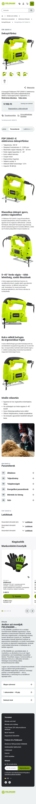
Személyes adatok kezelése (13, 774)
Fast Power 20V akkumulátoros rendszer (15, 728)
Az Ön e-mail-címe (11, 764)
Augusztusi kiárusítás (12, 736)
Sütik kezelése (9, 756)
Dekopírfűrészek (6, 22)
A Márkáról (8, 750)
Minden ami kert (10, 721)
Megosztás (30, 88)
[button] (16, 596)
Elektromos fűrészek (24, 19)
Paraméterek (14, 129)
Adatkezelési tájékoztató (13, 747)
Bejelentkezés (24, 768)
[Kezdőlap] (2, 16)
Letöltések (28, 522)
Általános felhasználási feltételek (16, 744)
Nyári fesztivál (9, 733)
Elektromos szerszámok (8, 19)
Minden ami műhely (12, 16)
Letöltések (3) (28, 129)
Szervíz (7, 753)
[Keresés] (31, 10)
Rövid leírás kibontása (9, 98)
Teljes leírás (22, 98)
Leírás (4, 129)
